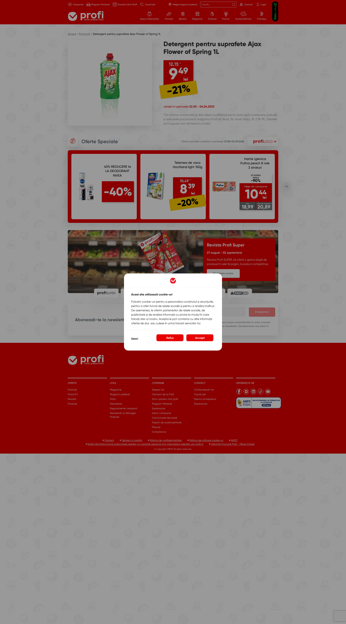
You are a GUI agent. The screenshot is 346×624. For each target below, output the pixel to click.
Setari (134, 338)
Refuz (170, 338)
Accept (200, 338)
